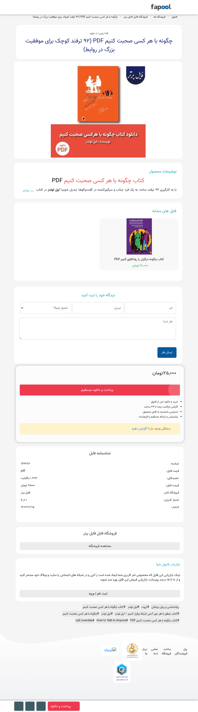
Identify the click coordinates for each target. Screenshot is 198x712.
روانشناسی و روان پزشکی (165, 607)
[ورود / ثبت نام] (24, 7)
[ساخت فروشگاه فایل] (32, 7)
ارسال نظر (167, 352)
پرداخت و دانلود (60, 706)
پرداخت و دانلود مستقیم (97, 390)
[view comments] (105, 514)
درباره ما (144, 651)
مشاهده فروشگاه (100, 546)
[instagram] (121, 698)
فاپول (174, 17)
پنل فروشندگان (181, 651)
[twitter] (130, 698)
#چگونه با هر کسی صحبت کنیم (81, 613)
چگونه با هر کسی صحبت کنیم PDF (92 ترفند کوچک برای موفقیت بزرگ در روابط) (75, 17)
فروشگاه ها (159, 17)
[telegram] (112, 698)
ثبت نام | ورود (98, 593)
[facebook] (103, 698)
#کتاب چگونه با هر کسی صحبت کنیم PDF (154, 620)
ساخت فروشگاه (166, 651)
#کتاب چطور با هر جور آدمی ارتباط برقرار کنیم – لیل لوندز (147, 613)
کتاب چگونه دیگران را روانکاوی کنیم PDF (139, 259)
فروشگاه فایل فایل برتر (136, 17)
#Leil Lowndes (85, 620)
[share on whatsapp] (99, 514)
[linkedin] (139, 698)
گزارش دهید (139, 428)
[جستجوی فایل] (41, 7)
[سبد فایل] (18, 7)
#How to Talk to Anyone (112, 620)
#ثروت (145, 607)
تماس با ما (154, 651)
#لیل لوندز (133, 607)
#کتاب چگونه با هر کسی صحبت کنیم (104, 607)
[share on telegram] (93, 514)
